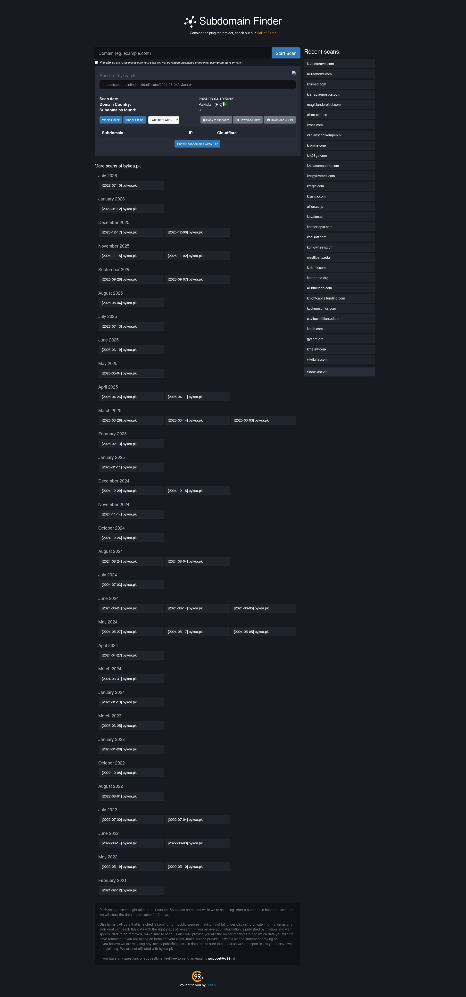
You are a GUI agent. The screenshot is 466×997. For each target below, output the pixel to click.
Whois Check (111, 120)
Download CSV (249, 120)
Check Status (134, 120)
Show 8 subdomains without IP (197, 144)
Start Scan (286, 53)
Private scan (171, 62)
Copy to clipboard (217, 120)
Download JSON (281, 120)
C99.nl (211, 984)
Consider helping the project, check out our (233, 32)
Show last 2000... (320, 371)
